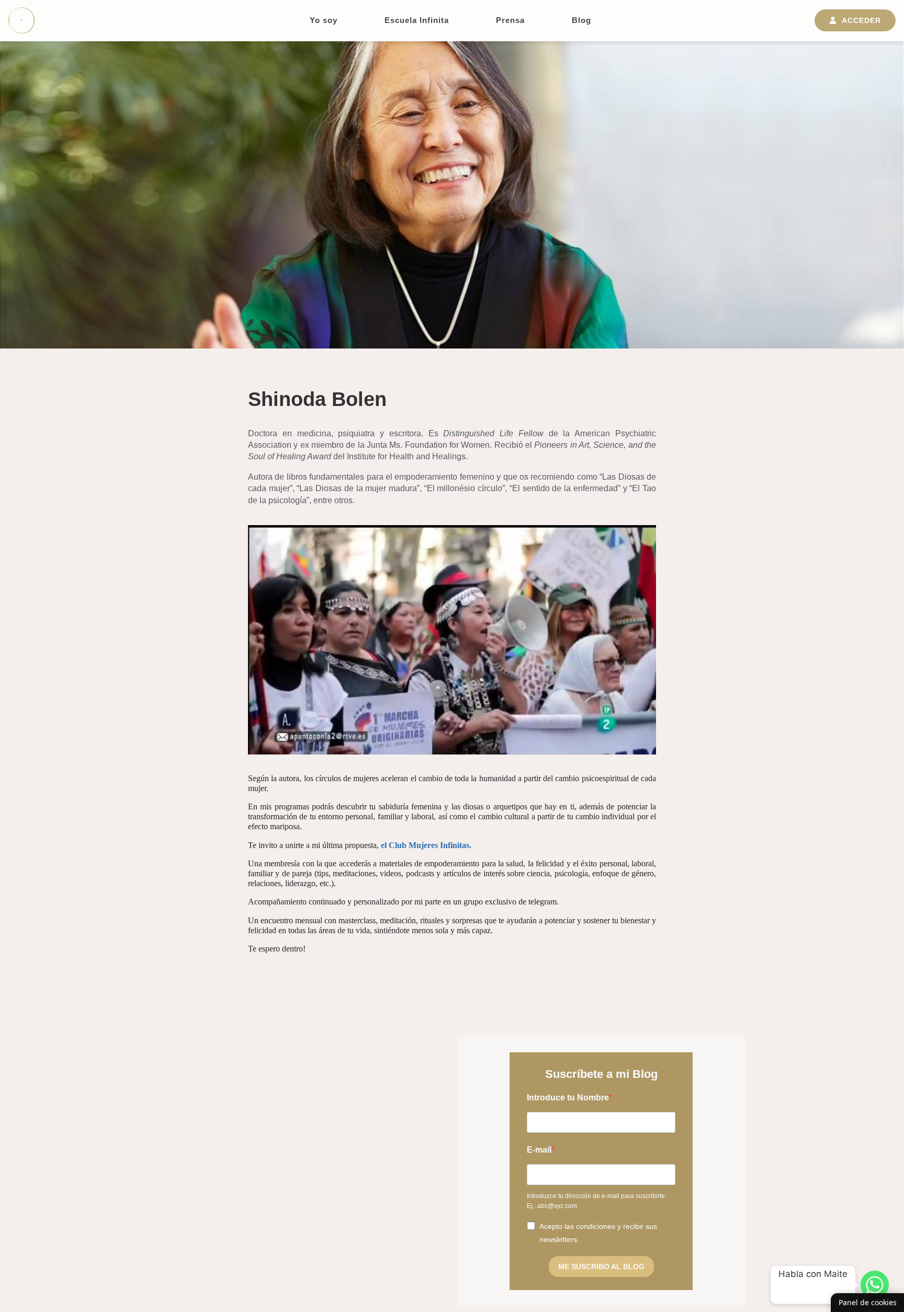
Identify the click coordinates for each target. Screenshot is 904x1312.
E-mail (539, 1149)
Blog (581, 20)
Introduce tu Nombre (568, 1097)
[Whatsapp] (875, 1285)
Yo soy (323, 20)
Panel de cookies (868, 1302)
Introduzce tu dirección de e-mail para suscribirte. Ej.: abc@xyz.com (596, 1201)
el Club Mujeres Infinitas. (426, 845)
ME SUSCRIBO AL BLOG (601, 1266)
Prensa (510, 20)
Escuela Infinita (417, 20)
